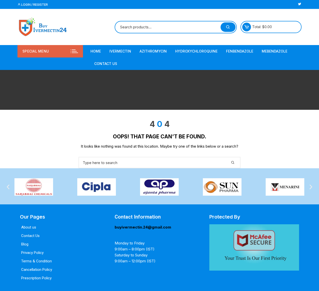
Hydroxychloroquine (196, 51)
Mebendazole (274, 51)
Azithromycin (153, 51)
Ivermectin (120, 51)
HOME (95, 51)
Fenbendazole (239, 51)
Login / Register (34, 4)
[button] (8, 187)
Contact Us (105, 63)
